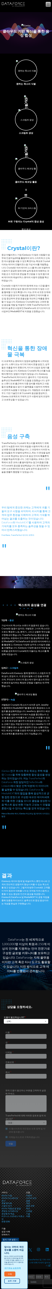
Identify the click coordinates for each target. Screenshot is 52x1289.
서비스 (5, 1192)
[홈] (13, 4)
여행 (28, 1216)
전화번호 (9, 1062)
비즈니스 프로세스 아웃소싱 (13, 1217)
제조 (28, 1208)
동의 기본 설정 (9, 1239)
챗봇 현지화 (7, 1203)
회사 (7, 1072)
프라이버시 (28, 1277)
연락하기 (6, 1234)
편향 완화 (6, 1221)
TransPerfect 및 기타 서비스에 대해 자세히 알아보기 (39, 1262)
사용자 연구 (7, 1206)
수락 (10, 1274)
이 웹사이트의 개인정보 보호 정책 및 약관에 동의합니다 (27, 1130)
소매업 (29, 1211)
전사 (4, 1200)
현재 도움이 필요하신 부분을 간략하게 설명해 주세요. (25, 1092)
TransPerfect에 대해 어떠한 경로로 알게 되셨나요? (25, 1117)
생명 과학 (30, 1206)
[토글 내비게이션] (48, 4)
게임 (28, 1203)
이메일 (8, 1052)
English (33, 1282)
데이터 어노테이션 (10, 1198)
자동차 (29, 1195)
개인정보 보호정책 (12, 1268)
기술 (28, 1213)
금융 (28, 1200)
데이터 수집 (7, 1195)
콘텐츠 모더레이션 (10, 1211)
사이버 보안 (31, 1198)
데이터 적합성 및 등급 (11, 1208)
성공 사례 (6, 1231)
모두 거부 (12, 1281)
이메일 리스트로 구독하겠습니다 (24, 1137)
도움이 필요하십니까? (14, 1017)
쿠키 (46, 1277)
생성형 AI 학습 (8, 1213)
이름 (7, 1032)
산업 (28, 1192)
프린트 (39, 1277)
